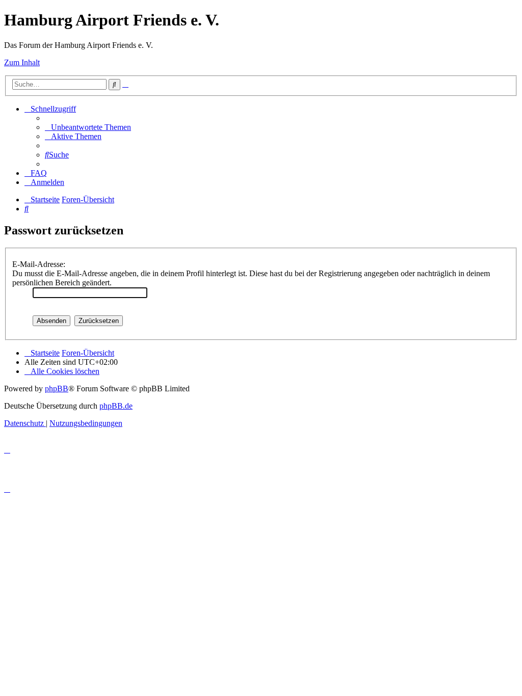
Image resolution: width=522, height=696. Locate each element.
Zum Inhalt (22, 62)
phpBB (56, 388)
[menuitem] (88, 127)
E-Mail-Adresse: (38, 264)
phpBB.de (116, 405)
